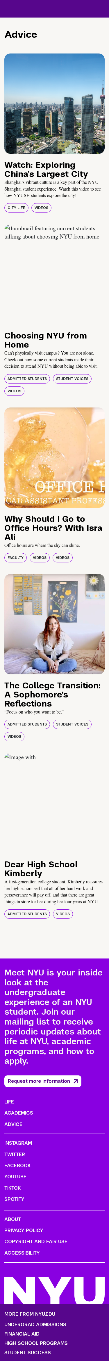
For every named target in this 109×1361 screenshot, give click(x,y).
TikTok (12, 1188)
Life (9, 1102)
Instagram (18, 1143)
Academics (18, 1113)
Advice (13, 1124)
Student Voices (72, 378)
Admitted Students (27, 378)
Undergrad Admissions (35, 1324)
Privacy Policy (23, 1230)
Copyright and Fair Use (35, 1242)
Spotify (14, 1199)
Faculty (16, 557)
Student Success (27, 1352)
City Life (16, 207)
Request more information (39, 1081)
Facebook (17, 1166)
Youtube (15, 1177)
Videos (41, 207)
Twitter (14, 1154)
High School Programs (36, 1343)
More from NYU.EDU (29, 1314)
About (12, 1219)
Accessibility (22, 1253)
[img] (54, 103)
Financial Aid (22, 1334)
